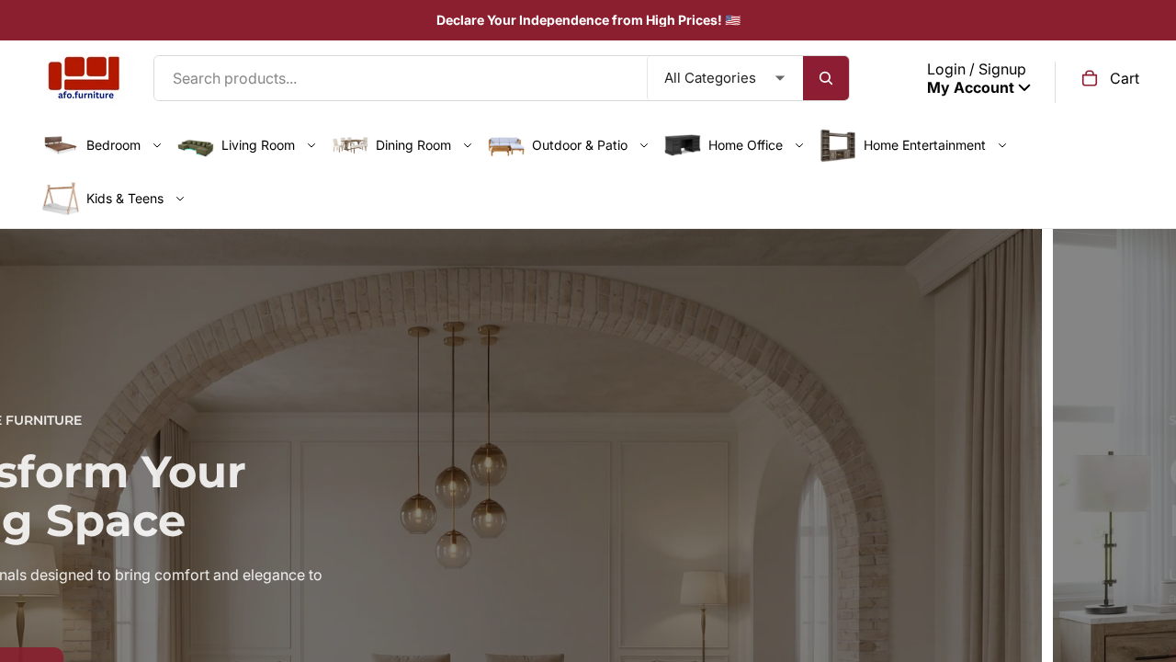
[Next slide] (1148, 560)
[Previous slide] (27, 560)
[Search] (826, 78)
